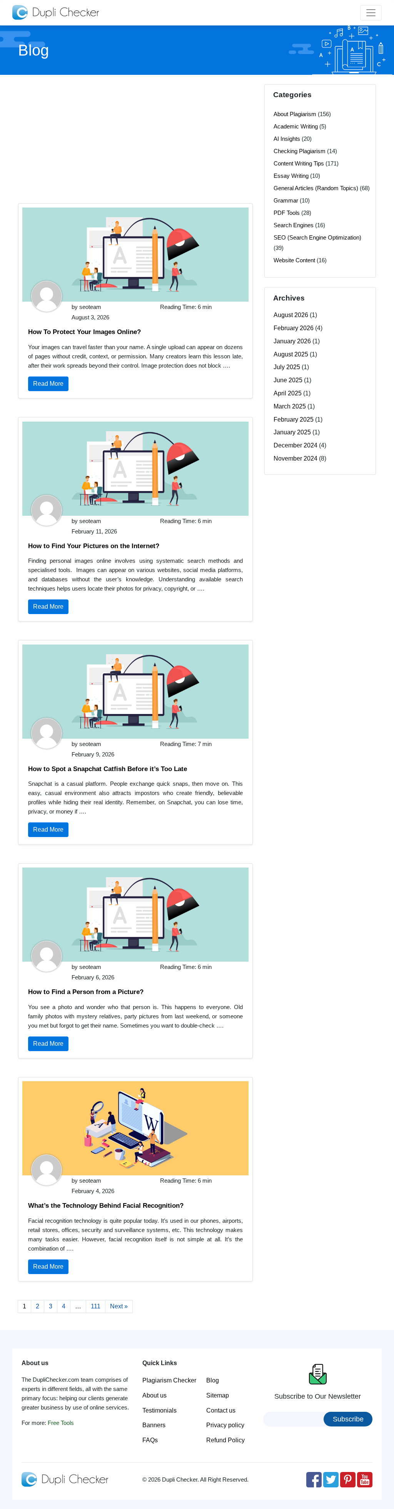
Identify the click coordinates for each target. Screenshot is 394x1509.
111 (95, 1306)
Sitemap (217, 1395)
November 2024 (295, 458)
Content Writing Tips (299, 163)
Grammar (286, 200)
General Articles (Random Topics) (316, 188)
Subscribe (348, 1419)
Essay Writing (291, 175)
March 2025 (290, 406)
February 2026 (294, 328)
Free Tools (61, 1423)
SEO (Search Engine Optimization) (317, 237)
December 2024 (295, 445)
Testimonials (159, 1410)
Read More (48, 383)
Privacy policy (225, 1425)
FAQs (150, 1440)
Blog (212, 1380)
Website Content (294, 260)
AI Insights (287, 138)
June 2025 (288, 380)
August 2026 (291, 315)
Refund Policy (225, 1440)
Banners (153, 1425)
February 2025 (294, 419)
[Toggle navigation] (371, 12)
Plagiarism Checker (169, 1380)
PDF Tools (287, 212)
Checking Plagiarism (300, 151)
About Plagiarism (295, 114)
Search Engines (294, 225)
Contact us (220, 1410)
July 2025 (287, 367)
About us (154, 1395)
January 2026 (292, 341)
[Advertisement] (135, 138)
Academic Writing (296, 126)
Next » (119, 1306)
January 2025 (292, 432)
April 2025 (288, 393)
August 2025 (291, 354)
